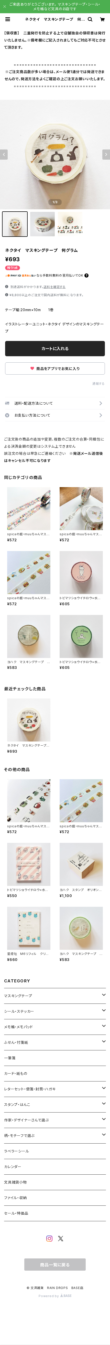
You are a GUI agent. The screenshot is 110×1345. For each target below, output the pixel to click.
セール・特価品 (16, 1213)
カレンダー (12, 1166)
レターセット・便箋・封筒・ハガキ (30, 1089)
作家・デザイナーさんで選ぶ (26, 1120)
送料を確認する (54, 287)
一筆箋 (9, 1058)
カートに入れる (55, 348)
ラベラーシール (16, 1151)
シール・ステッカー (19, 1011)
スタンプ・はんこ (17, 1104)
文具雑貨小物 (15, 1182)
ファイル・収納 (15, 1198)
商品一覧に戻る (55, 1264)
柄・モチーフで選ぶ (19, 1135)
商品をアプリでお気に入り (57, 368)
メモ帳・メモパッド (18, 1027)
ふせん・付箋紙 (16, 1042)
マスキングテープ (18, 996)
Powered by (49, 1296)
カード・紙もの (15, 1073)
